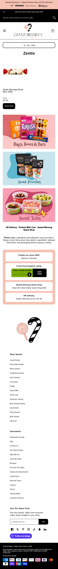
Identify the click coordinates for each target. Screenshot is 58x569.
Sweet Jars (14, 395)
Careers (13, 485)
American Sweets (16, 399)
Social (12, 489)
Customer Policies (17, 498)
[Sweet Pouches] (29, 168)
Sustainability (15, 494)
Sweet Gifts (14, 391)
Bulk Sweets (14, 417)
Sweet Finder (15, 360)
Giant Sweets (15, 378)
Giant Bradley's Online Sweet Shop (15, 546)
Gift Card (13, 421)
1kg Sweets (14, 408)
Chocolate (14, 382)
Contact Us (14, 446)
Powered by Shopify (9, 556)
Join (43, 522)
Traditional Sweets (17, 373)
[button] (29, 6)
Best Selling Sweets (17, 404)
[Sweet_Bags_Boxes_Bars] (29, 132)
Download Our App (17, 437)
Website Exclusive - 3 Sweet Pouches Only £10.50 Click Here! (29, 2)
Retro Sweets (15, 369)
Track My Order (16, 459)
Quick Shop (9, 106)
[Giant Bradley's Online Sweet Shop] (28, 31)
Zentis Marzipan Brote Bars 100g (13, 90)
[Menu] (4, 30)
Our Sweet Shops (16, 450)
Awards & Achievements (19, 472)
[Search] (54, 17)
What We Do (14, 455)
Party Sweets (15, 412)
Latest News (14, 476)
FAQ (11, 442)
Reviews (13, 463)
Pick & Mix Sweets (17, 364)
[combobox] (27, 17)
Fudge (12, 386)
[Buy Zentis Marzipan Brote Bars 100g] (15, 71)
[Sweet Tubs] (29, 205)
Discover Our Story (17, 468)
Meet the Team (15, 481)
